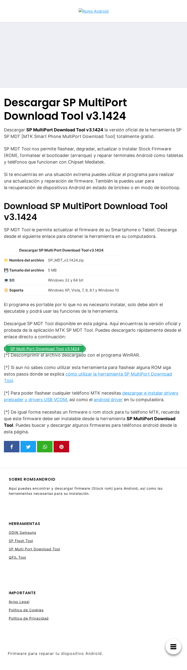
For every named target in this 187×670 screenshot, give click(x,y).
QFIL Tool (17, 557)
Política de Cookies (26, 610)
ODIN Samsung (22, 532)
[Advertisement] (149, 55)
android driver (108, 399)
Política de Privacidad (29, 618)
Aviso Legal (19, 602)
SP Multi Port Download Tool (34, 549)
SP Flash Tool (21, 541)
